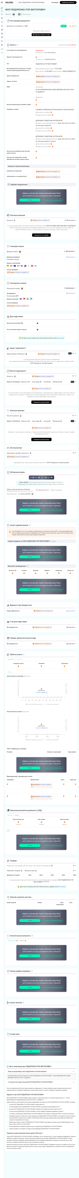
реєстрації (60, 338)
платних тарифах (52, 76)
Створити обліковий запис (53, 200)
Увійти (30, 200)
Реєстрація (55, 2)
